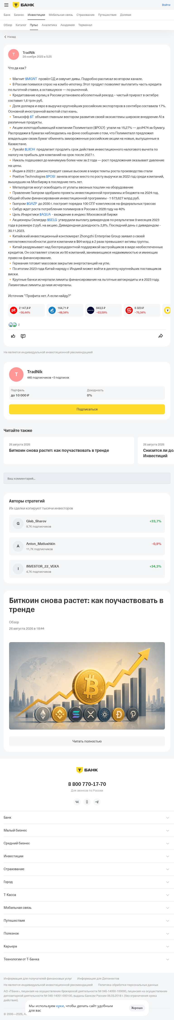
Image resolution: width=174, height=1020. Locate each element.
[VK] (77, 802)
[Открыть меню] (6, 5)
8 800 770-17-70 (87, 784)
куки (60, 1006)
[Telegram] (97, 802)
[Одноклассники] (87, 802)
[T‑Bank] (23, 5)
